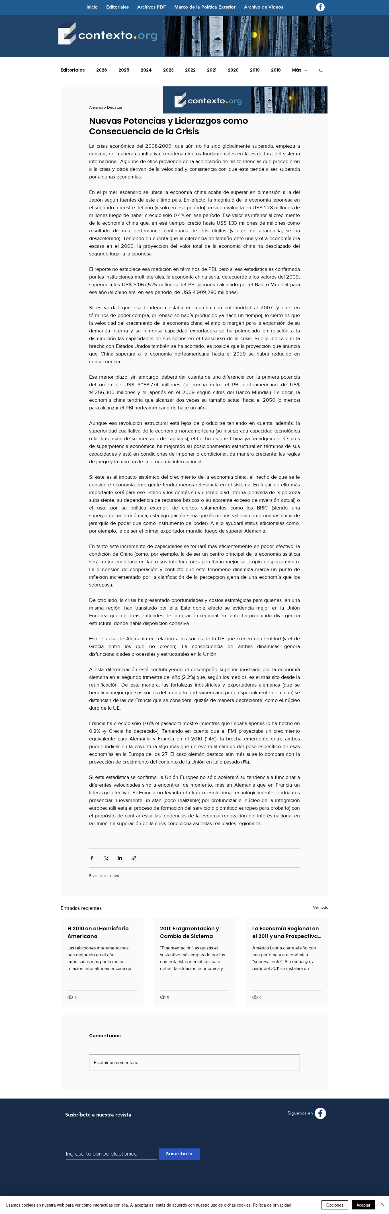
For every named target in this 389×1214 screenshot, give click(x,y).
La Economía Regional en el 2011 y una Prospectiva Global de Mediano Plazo (285, 932)
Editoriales (73, 70)
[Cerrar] (382, 1204)
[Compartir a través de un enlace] (133, 858)
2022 (190, 70)
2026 (101, 70)
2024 (146, 70)
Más (297, 70)
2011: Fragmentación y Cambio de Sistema (189, 932)
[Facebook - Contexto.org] (320, 7)
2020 (233, 70)
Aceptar (363, 1205)
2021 (211, 70)
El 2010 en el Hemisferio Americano (98, 932)
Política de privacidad (272, 1205)
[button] (321, 70)
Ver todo (320, 907)
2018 (276, 70)
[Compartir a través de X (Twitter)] (105, 858)
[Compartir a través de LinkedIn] (119, 858)
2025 (123, 70)
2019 (255, 70)
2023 (168, 70)
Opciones (334, 1205)
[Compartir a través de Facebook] (92, 858)
